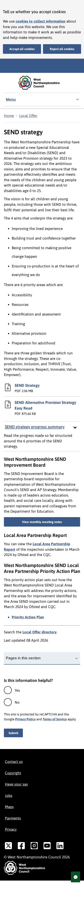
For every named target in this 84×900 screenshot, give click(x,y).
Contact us (14, 761)
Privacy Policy (25, 719)
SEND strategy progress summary (34, 426)
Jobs (8, 795)
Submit (13, 733)
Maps (9, 807)
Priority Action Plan (28, 617)
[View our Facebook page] (21, 846)
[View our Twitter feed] (8, 846)
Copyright (13, 773)
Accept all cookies (22, 49)
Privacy (11, 829)
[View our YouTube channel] (47, 846)
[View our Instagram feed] (34, 846)
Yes (17, 690)
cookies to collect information (40, 21)
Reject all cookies (62, 49)
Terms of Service (55, 719)
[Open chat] (75, 877)
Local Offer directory (39, 632)
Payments (13, 818)
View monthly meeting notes (42, 522)
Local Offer (28, 115)
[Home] (42, 83)
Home (9, 115)
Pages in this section (23, 658)
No (17, 702)
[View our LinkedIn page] (59, 846)
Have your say (16, 784)
